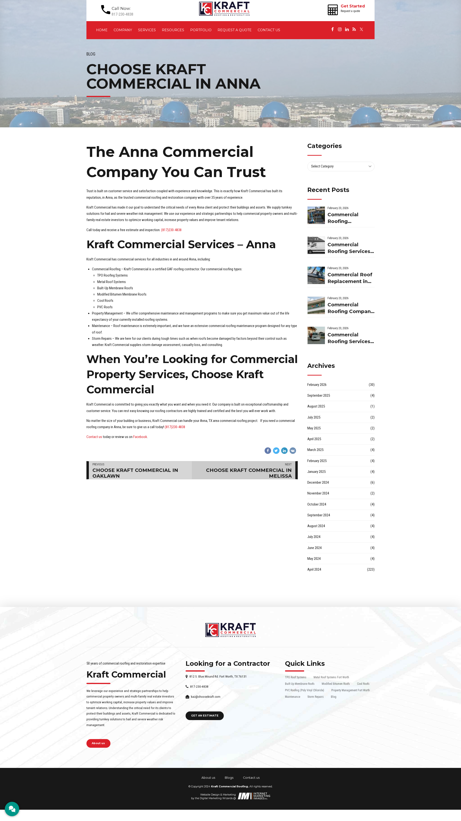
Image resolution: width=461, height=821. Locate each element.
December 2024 (318, 482)
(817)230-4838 (171, 230)
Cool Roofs (363, 683)
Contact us (269, 30)
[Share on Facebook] (268, 450)
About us (208, 777)
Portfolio (201, 30)
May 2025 (314, 428)
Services (147, 30)
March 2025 (315, 450)
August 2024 (316, 526)
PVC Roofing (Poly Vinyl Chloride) (304, 690)
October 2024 (316, 504)
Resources (173, 30)
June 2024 (314, 548)
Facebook (140, 437)
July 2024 (313, 537)
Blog (90, 54)
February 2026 (317, 385)
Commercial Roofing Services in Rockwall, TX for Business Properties (349, 338)
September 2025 (318, 395)
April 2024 (314, 569)
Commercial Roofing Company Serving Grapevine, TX (351, 308)
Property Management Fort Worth (350, 690)
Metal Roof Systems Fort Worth (331, 677)
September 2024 (318, 515)
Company (123, 30)
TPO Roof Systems (295, 677)
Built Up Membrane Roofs (300, 683)
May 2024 (314, 558)
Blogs (229, 777)
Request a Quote (235, 30)
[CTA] (12, 809)
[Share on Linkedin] (284, 450)
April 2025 (314, 439)
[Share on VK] (293, 450)
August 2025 (316, 406)
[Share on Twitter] (276, 450)
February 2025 (317, 461)
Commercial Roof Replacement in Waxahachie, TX (350, 278)
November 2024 (318, 493)
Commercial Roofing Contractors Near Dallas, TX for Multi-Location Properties (349, 218)
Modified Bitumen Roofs (336, 683)
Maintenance (292, 696)
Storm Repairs (315, 696)
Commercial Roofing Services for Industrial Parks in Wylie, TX (350, 248)
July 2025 (313, 417)
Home (102, 30)
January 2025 (316, 471)
